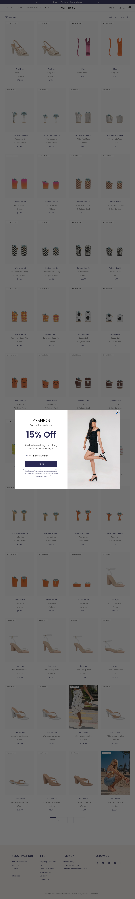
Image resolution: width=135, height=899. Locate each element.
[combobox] (28, 456)
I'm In (41, 464)
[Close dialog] (117, 412)
